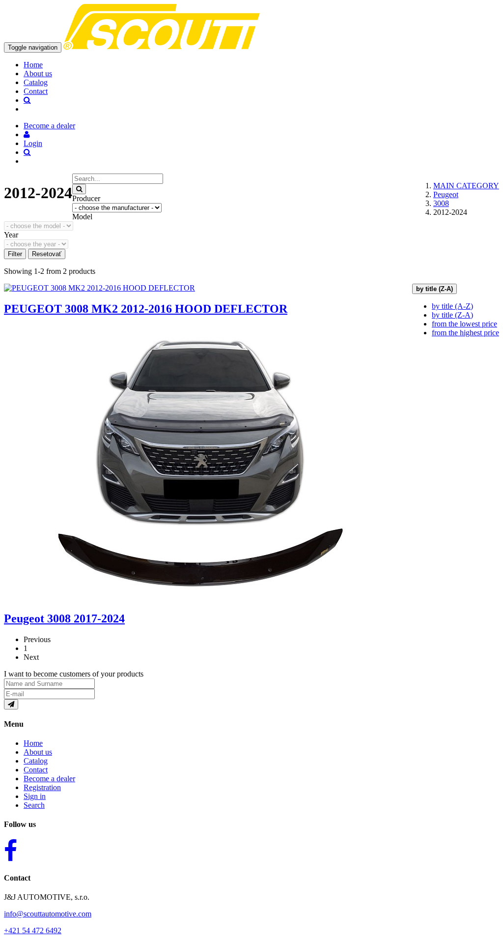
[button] (27, 134)
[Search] (79, 189)
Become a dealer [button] (49, 125)
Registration (42, 787)
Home (33, 64)
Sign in (35, 796)
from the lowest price (464, 324)
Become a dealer (49, 778)
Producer (86, 198)
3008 (441, 203)
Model (82, 216)
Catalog (36, 82)
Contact (36, 91)
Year (11, 235)
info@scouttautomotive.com (47, 914)
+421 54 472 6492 (32, 930)
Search (34, 805)
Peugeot (445, 194)
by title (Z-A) (452, 315)
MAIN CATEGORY (466, 185)
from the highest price (465, 332)
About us (38, 73)
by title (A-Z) (452, 306)
